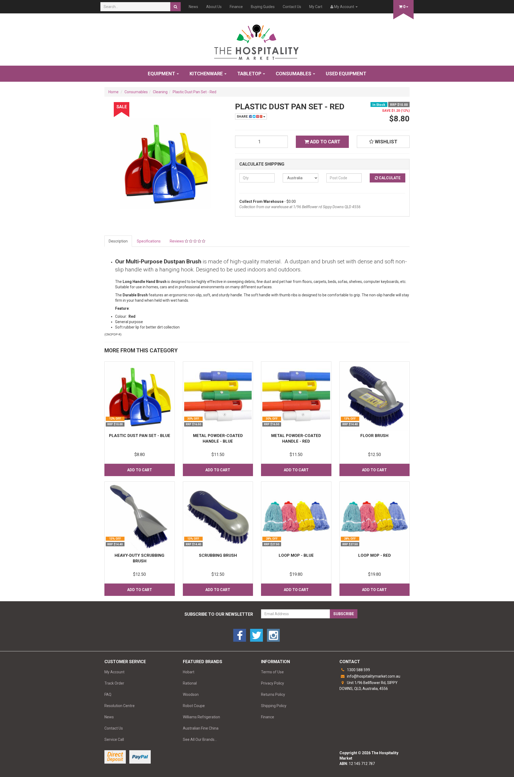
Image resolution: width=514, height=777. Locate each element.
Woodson (191, 694)
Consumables (294, 73)
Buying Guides (263, 7)
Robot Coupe (194, 706)
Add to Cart (324, 141)
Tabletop (249, 73)
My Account (114, 672)
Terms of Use (272, 672)
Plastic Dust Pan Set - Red (194, 92)
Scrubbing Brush (218, 555)
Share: (243, 116)
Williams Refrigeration (201, 717)
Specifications (149, 241)
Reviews (177, 241)
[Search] (175, 6)
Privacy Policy (272, 683)
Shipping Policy (273, 706)
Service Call (114, 739)
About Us (214, 7)
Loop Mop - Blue (296, 555)
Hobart (188, 672)
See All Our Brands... (200, 739)
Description (118, 241)
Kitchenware (207, 73)
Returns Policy (273, 694)
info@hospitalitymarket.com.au (373, 676)
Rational (190, 683)
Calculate (389, 178)
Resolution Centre (119, 706)
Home (113, 92)
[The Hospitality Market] (257, 40)
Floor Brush (374, 435)
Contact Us (292, 7)
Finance (236, 7)
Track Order (114, 683)
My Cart (315, 7)
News (193, 7)
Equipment (162, 73)
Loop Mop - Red (374, 555)
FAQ (107, 694)
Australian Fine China (200, 728)
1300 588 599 (358, 670)
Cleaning (160, 92)
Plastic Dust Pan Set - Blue (139, 435)
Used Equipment (346, 73)
